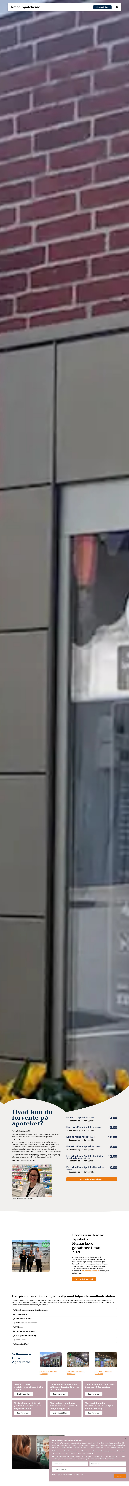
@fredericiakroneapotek (90, 1271)
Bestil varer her (23, 1394)
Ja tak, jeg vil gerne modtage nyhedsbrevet (68, 1474)
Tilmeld (120, 1476)
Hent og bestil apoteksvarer (91, 1179)
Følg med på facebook (84, 1279)
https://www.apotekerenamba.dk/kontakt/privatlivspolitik (97, 1459)
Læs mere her (93, 1394)
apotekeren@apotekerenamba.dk (81, 1453)
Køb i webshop (102, 7)
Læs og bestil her (60, 1413)
